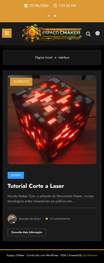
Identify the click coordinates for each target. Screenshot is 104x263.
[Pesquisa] (88, 34)
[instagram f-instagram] (48, 15)
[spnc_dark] (97, 34)
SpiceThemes (90, 255)
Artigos (15, 175)
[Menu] (7, 33)
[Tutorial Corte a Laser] (52, 119)
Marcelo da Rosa (30, 219)
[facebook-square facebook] (55, 15)
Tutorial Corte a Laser (36, 186)
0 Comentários (60, 219)
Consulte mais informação (26, 232)
